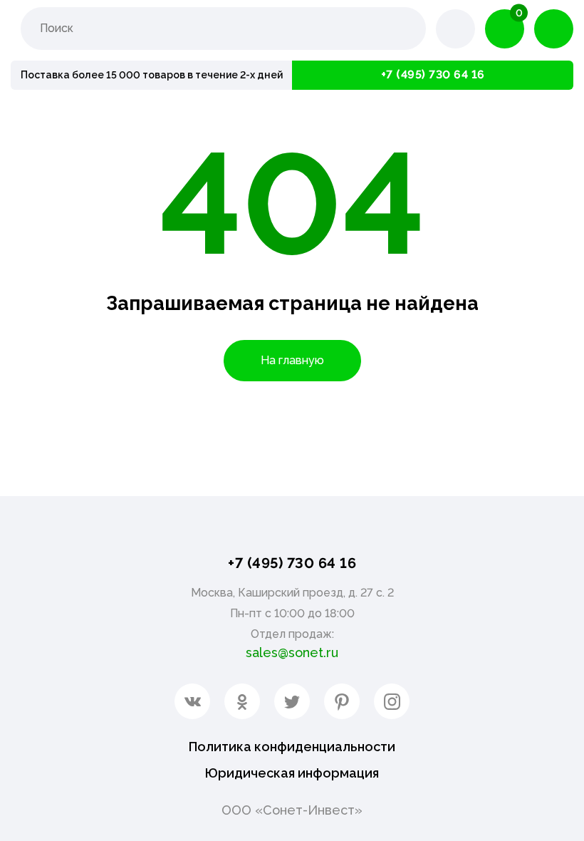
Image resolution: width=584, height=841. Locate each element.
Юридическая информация (292, 772)
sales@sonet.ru (292, 652)
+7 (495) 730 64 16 (433, 74)
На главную (292, 360)
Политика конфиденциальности (292, 746)
